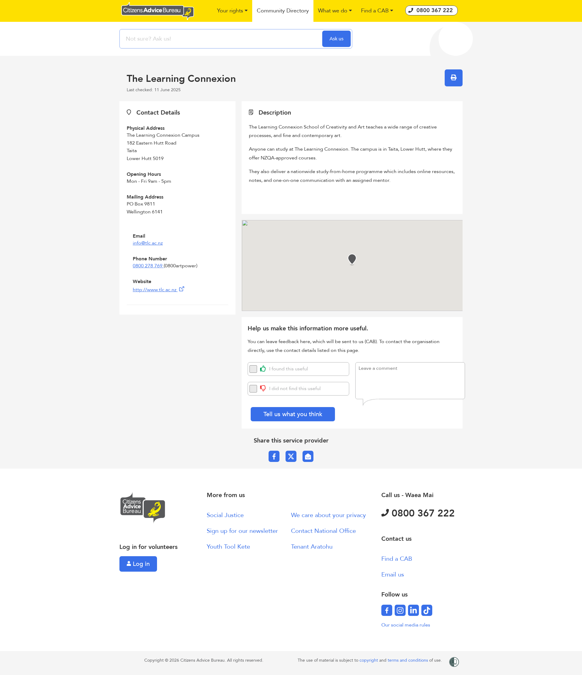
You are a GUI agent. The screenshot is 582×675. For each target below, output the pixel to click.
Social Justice (225, 515)
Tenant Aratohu (312, 547)
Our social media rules (405, 625)
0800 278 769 (148, 265)
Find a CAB (396, 559)
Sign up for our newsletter (242, 531)
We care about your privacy (328, 515)
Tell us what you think (292, 414)
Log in (140, 564)
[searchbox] (221, 39)
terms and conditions (408, 660)
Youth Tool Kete (228, 547)
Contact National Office (323, 531)
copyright (369, 660)
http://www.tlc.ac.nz (155, 289)
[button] (232, 11)
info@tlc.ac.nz (148, 243)
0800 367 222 (422, 513)
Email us (392, 574)
